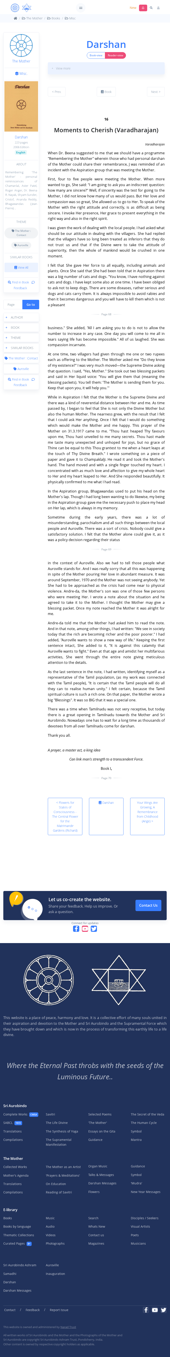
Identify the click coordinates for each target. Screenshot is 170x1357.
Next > (155, 92)
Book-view (96, 55)
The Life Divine (57, 1123)
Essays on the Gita (101, 1131)
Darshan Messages (102, 1183)
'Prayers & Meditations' (63, 1175)
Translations (12, 1131)
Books (55, 18)
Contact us (96, 1235)
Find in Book (20, 282)
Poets (135, 1235)
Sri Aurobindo (15, 1105)
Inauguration (55, 1274)
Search (93, 1218)
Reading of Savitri (59, 1192)
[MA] (21, 8)
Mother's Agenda (16, 1175)
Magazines (96, 1243)
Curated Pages (16, 1243)
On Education (56, 1184)
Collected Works (15, 1167)
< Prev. (56, 92)
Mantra (136, 1140)
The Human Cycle (144, 1123)
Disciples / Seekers (144, 1218)
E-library (10, 1209)
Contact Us (148, 905)
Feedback (33, 1310)
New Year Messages (145, 1192)
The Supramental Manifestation (58, 1142)
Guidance (95, 1140)
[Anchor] (50, 108)
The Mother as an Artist (63, 1167)
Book (108, 92)
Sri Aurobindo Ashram (19, 1265)
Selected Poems (100, 1114)
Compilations (13, 1140)
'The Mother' (97, 1123)
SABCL (12, 1123)
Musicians (138, 1243)
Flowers (94, 1192)
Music (50, 1218)
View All (22, 267)
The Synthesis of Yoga (62, 1131)
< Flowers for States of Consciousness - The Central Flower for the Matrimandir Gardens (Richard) (65, 816)
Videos (51, 1235)
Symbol (136, 1131)
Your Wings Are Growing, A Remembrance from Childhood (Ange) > (147, 811)
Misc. (23, 73)
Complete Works (20, 1114)
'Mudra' (136, 1183)
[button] (21, 317)
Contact (9, 1310)
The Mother (33, 18)
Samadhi (9, 1274)
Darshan (21, 137)
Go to (31, 304)
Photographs (55, 1243)
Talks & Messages (101, 1175)
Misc (72, 18)
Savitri (50, 1114)
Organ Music (97, 1166)
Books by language (17, 1226)
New (133, 8)
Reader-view (115, 55)
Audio (50, 1226)
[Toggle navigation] (80, 8)
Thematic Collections (18, 1235)
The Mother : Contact (22, 233)
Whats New (96, 1226)
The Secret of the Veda (147, 1114)
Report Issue (59, 1310)
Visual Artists (140, 1226)
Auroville (22, 245)
